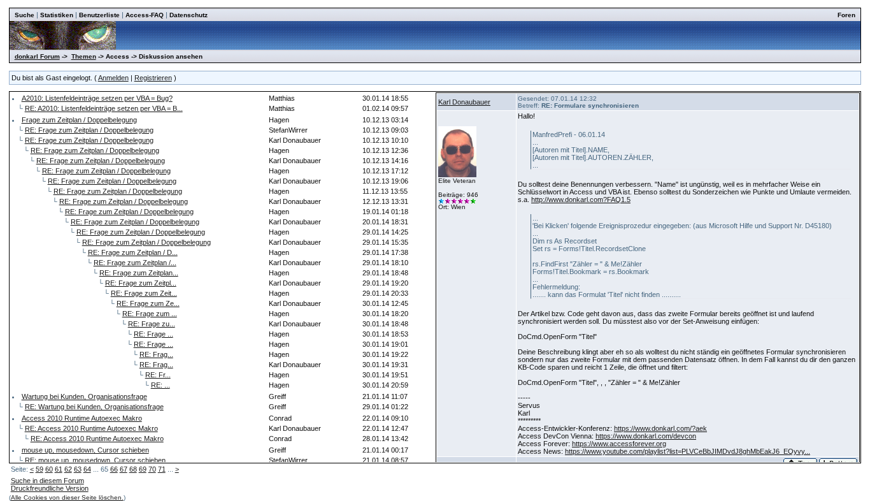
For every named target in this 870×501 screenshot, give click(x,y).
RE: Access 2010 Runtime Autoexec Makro (91, 428)
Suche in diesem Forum (47, 480)
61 (58, 469)
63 (78, 469)
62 (68, 469)
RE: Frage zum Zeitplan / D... (133, 252)
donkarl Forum (37, 56)
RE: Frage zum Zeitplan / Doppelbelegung (89, 130)
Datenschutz (188, 14)
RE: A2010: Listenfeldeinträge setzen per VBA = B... (104, 108)
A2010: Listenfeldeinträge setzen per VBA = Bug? (97, 98)
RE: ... (160, 385)
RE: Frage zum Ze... (148, 303)
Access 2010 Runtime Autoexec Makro (82, 418)
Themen (83, 56)
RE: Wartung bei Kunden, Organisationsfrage (94, 406)
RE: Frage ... (153, 334)
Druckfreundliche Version (50, 488)
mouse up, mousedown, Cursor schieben (85, 450)
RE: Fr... (158, 375)
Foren (846, 14)
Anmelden (113, 78)
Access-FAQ (144, 14)
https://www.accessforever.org (619, 443)
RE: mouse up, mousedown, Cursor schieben (95, 460)
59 (39, 469)
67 (123, 469)
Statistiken (56, 14)
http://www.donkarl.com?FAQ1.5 (581, 199)
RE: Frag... (156, 354)
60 (49, 469)
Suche (24, 14)
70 (152, 469)
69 (142, 469)
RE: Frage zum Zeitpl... (140, 283)
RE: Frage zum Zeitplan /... (135, 262)
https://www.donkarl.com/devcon (645, 436)
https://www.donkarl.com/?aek (660, 428)
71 (162, 469)
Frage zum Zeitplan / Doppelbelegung (79, 120)
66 (114, 469)
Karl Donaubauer (464, 102)
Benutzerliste (99, 14)
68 (133, 469)
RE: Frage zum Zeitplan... (138, 273)
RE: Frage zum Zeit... (144, 293)
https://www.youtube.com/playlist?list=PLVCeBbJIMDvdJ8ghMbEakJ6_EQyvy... (687, 451)
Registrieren (153, 78)
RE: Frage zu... (151, 324)
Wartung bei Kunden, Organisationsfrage (84, 396)
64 (87, 469)
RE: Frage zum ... (149, 313)
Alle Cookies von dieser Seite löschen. (67, 497)
